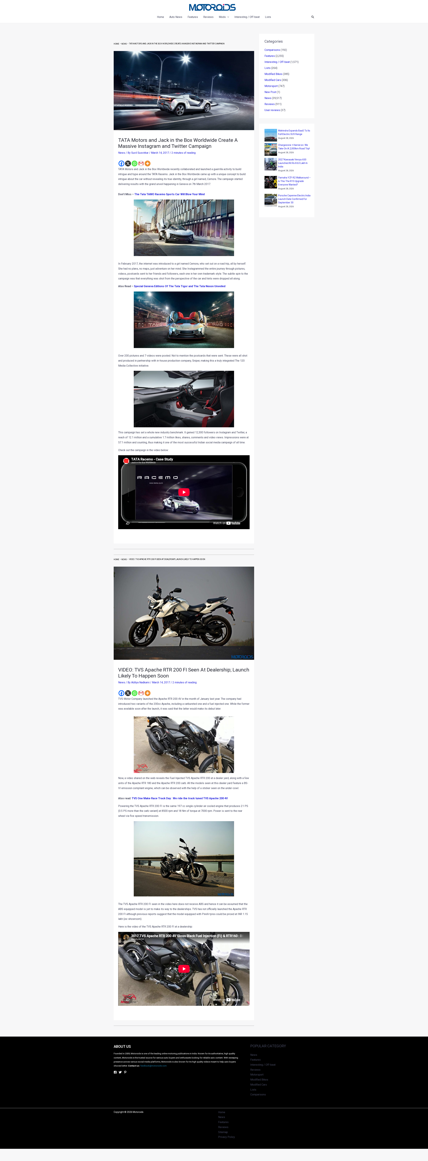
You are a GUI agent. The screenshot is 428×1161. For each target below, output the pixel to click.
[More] (147, 163)
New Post (270, 92)
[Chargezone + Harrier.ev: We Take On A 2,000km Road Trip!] (270, 149)
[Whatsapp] (134, 163)
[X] (128, 163)
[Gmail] (141, 163)
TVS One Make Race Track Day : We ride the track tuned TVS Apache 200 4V (180, 798)
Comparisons (272, 50)
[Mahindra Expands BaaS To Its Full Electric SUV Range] (270, 135)
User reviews (272, 110)
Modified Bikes (273, 74)
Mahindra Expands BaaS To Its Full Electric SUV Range (294, 132)
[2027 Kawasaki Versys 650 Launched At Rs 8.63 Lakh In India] (270, 164)
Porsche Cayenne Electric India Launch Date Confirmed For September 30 (294, 199)
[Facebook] (121, 163)
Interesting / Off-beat (277, 62)
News (121, 152)
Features (269, 56)
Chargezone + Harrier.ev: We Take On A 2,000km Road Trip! (294, 147)
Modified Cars (272, 80)
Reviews (269, 104)
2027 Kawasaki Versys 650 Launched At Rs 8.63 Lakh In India (293, 163)
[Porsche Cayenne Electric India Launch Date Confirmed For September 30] (270, 200)
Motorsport (271, 86)
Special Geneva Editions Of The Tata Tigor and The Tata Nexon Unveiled (179, 286)
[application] (227, 17)
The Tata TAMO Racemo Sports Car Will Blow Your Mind (169, 194)
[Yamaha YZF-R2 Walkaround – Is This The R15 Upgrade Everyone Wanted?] (270, 182)
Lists (267, 68)
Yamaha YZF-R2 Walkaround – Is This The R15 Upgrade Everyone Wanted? (294, 181)
